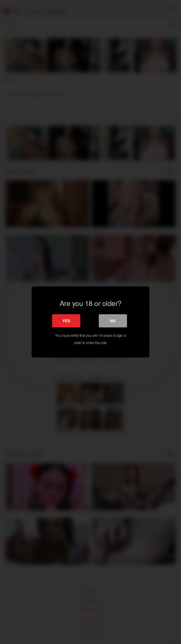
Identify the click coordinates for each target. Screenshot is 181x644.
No (113, 320)
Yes (66, 320)
